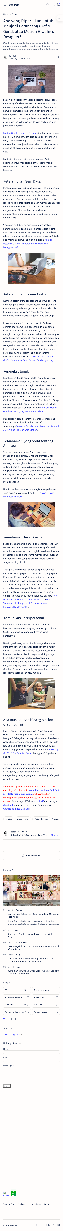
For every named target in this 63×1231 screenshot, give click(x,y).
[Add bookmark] (53, 57)
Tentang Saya (9, 1204)
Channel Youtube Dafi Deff (16, 808)
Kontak (47, 1204)
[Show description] (54, 835)
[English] (18, 930)
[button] (55, 819)
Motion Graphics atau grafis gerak (20, 133)
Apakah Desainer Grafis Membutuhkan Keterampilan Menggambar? (27, 243)
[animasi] (20, 967)
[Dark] (53, 4)
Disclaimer (22, 1204)
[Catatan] (8, 818)
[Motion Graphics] (41, 818)
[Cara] (18, 955)
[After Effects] (21, 942)
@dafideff (39, 801)
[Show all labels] (9, 1018)
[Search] (47, 4)
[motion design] (23, 818)
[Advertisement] (25, 1139)
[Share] (58, 57)
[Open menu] (4, 4)
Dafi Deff (14, 4)
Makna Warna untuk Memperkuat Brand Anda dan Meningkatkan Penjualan (28, 603)
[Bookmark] (58, 4)
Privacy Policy (35, 1204)
